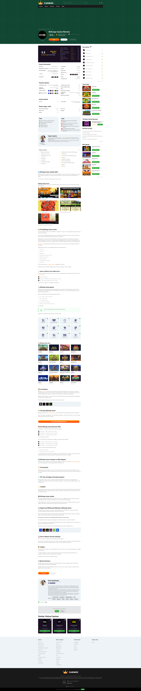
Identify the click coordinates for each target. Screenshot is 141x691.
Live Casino (43, 391)
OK (82, 689)
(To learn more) (77, 689)
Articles (58, 6)
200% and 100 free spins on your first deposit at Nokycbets (97, 122)
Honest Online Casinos (42, 651)
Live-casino (58, 649)
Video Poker (43, 322)
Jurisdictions (58, 657)
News (63, 6)
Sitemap (57, 662)
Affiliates (75, 649)
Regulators (58, 659)
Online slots (54, 329)
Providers (40, 661)
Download (53, 573)
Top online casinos (41, 653)
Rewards (39, 659)
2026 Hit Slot (94, 104)
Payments (58, 644)
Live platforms (58, 664)
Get (100, 124)
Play (54, 39)
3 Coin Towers (94, 86)
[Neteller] (54, 90)
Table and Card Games (54, 322)
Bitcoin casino (58, 646)
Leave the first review (61, 35)
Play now (43, 573)
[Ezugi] (52, 77)
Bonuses (52, 6)
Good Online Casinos (86, 132)
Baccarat (64, 329)
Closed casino (40, 646)
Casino (40, 6)
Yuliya (46, 602)
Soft (57, 655)
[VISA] (48, 90)
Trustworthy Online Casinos (43, 647)
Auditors (57, 661)
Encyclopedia (40, 662)
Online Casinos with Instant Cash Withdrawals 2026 (91, 131)
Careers (75, 647)
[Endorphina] (70, 74)
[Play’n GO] (75, 74)
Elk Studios (40, 353)
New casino (40, 642)
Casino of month (59, 642)
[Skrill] (52, 90)
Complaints (58, 651)
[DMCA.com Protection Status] (69, 683)
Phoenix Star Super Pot (96, 170)
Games (46, 6)
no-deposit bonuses (52, 412)
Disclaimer (76, 644)
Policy (75, 646)
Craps (76, 329)
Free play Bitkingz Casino (58, 421)
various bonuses (64, 137)
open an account (41, 274)
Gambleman (94, 92)
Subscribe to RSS (70, 686)
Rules (39, 655)
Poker (43, 329)
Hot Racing (94, 152)
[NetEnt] (73, 74)
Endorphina (93, 87)
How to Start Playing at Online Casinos (89, 134)
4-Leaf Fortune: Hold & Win (96, 110)
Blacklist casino (41, 644)
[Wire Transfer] (50, 90)
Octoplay (93, 111)
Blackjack (75, 322)
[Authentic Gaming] (57, 77)
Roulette (65, 322)
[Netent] (55, 77)
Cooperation (76, 642)
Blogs (93, 642)
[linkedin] (48, 583)
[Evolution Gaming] (54, 77)
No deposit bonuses (41, 657)
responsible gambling (51, 264)
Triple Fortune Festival (96, 146)
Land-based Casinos (60, 653)
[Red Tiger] (77, 74)
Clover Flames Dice (95, 98)
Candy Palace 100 (95, 158)
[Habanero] (72, 74)
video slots (41, 243)
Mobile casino (58, 647)
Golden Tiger (94, 164)
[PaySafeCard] (57, 90)
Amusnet (93, 147)
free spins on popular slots (75, 461)
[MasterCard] (55, 90)
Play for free (43, 349)
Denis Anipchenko (43, 144)
